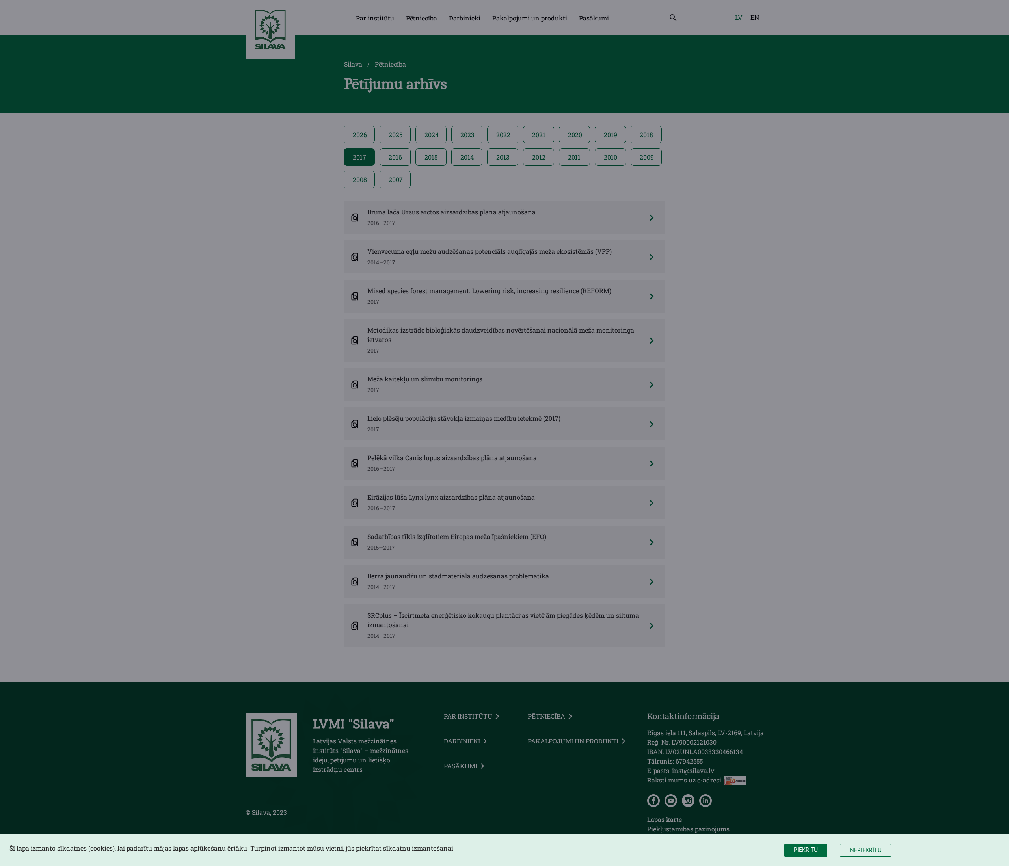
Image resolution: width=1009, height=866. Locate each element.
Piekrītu (806, 850)
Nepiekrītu (865, 851)
